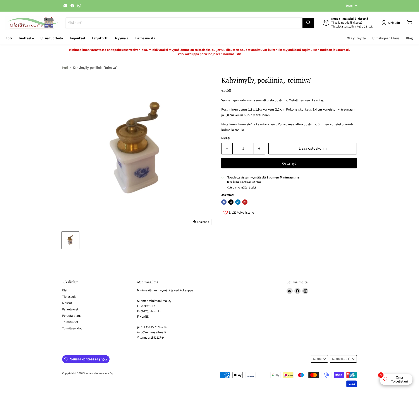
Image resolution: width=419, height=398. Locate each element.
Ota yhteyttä (356, 38)
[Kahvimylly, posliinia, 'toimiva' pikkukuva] (70, 240)
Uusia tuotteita (51, 38)
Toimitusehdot (72, 328)
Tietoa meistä (145, 38)
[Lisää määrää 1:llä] (259, 149)
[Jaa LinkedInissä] (237, 202)
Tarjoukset (77, 38)
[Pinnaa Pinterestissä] (244, 202)
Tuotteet (25, 38)
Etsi (64, 290)
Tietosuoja (69, 296)
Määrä (225, 138)
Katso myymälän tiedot (241, 187)
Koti (8, 38)
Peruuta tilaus (71, 315)
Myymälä (121, 38)
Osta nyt (289, 163)
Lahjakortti (100, 38)
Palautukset (70, 309)
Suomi (349, 6)
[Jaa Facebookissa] (224, 202)
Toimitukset (70, 322)
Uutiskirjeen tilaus (385, 38)
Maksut (67, 303)
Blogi (410, 38)
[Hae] (308, 23)
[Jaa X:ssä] (231, 202)
